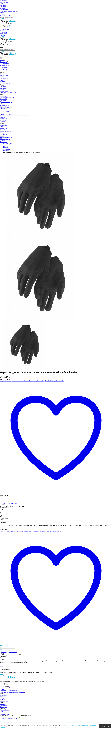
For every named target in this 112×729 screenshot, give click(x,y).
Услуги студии (4, 2)
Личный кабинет (5, 714)
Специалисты (4, 9)
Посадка (2, 121)
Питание (2, 35)
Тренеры (2, 698)
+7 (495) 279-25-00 (5, 15)
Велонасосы (3, 142)
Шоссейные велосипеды (7, 97)
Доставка (2, 8)
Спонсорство (3, 707)
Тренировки (3, 0)
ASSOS (2, 666)
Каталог (2, 60)
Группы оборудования (6, 107)
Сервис (2, 3)
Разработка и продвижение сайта (9, 718)
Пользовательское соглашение (8, 690)
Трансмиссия (3, 118)
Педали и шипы (4, 111)
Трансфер (2, 699)
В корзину (4, 503)
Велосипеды (3, 27)
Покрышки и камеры (6, 114)
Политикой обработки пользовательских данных (74, 725)
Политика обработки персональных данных (12, 692)
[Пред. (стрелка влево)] (0, 721)
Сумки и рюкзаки (5, 140)
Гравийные (3, 100)
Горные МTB (3, 99)
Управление (3, 120)
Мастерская (3, 696)
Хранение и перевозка (6, 137)
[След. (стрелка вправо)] (2, 721)
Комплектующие (4, 30)
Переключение (4, 112)
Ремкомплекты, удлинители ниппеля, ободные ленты (15, 115)
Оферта (2, 711)
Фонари (2, 136)
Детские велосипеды (6, 102)
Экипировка (3, 32)
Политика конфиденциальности (9, 11)
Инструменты (4, 108)
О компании (3, 5)
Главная (5, 146)
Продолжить (105, 726)
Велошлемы (3, 128)
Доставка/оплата (4, 710)
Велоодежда (3, 129)
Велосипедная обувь (5, 131)
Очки (1, 126)
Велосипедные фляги (6, 143)
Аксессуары (3, 33)
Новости (2, 12)
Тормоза (2, 117)
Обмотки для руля (5, 139)
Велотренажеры (4, 29)
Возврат (2, 713)
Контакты (2, 14)
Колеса (2, 110)
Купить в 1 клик (12, 503)
